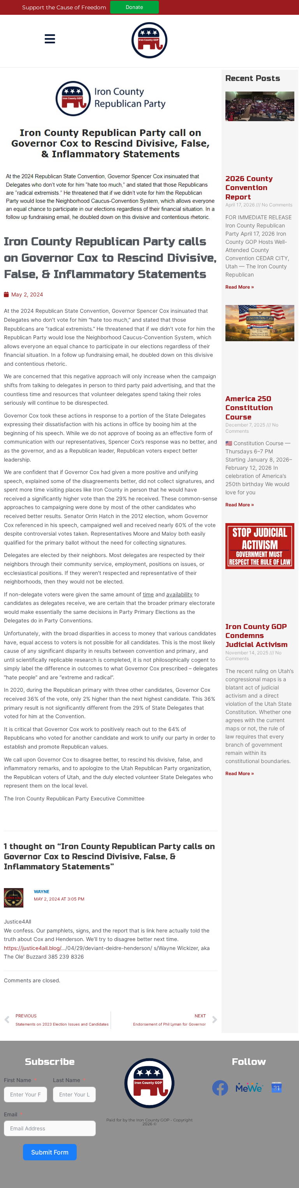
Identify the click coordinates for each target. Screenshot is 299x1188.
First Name (17, 1080)
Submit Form (50, 1152)
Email (10, 1114)
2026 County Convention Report (249, 187)
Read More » (239, 287)
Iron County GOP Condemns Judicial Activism (256, 635)
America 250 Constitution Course (249, 408)
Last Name (66, 1080)
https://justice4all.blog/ (32, 948)
